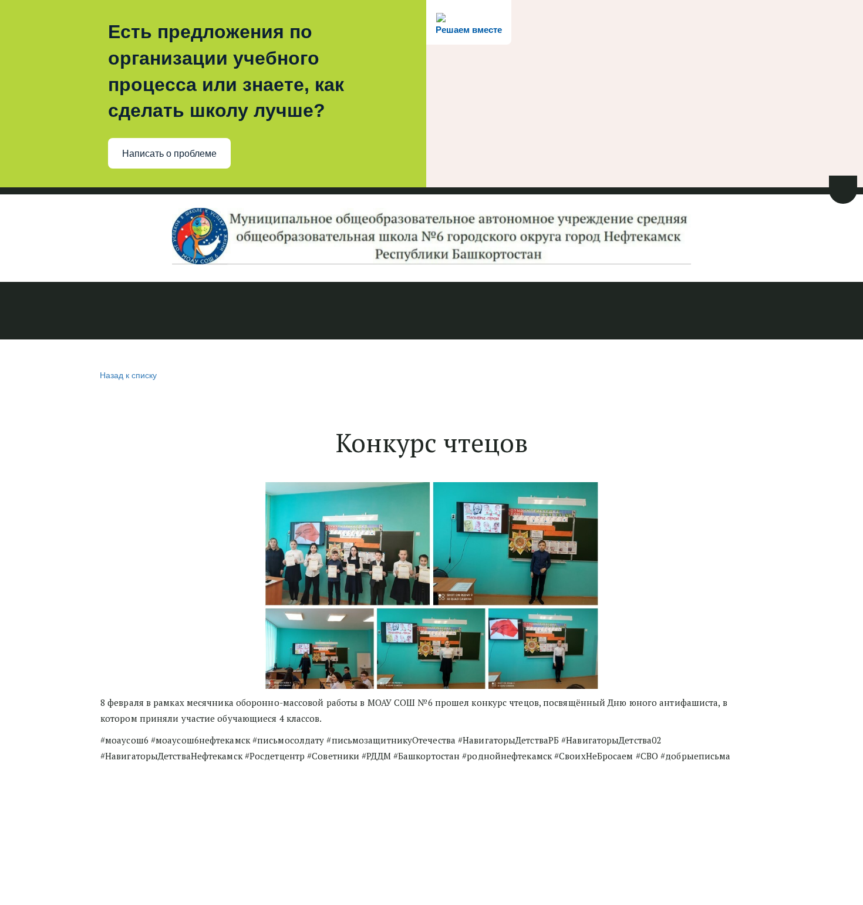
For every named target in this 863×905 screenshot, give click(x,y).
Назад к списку (128, 375)
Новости (37, 312)
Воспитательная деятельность (503, 312)
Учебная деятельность (354, 312)
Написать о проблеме (169, 154)
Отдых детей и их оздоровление (674, 312)
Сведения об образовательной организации (174, 312)
